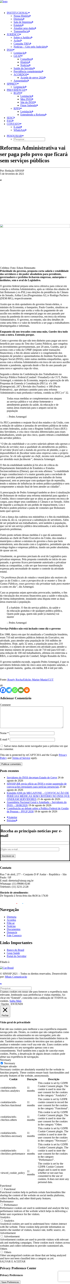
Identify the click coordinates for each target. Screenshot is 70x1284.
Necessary (9, 1063)
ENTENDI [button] (17, 1004)
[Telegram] (9, 690)
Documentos (13, 929)
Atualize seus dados (24, 28)
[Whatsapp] (15, 690)
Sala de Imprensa (23, 22)
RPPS (17, 108)
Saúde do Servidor (23, 68)
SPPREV (12, 83)
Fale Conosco (14, 935)
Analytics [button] (5, 1217)
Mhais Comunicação (16, 976)
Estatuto (18, 25)
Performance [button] (7, 1201)
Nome (4, 733)
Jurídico (13, 34)
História (24, 62)
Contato (13, 123)
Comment (5, 704)
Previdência (16, 89)
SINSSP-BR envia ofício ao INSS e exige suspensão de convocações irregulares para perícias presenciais (37, 785)
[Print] (27, 690)
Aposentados (21, 80)
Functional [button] (5, 1185)
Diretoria (18, 18)
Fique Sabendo (28, 105)
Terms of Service (21, 758)
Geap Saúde (13, 953)
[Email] (21, 690)
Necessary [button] (5, 1059)
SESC (10, 117)
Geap (17, 56)
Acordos (20, 74)
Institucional (17, 12)
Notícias (24, 65)
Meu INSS (26, 99)
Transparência (21, 31)
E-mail (17, 126)
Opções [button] (5, 1004)
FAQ (9, 120)
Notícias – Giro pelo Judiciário (30, 46)
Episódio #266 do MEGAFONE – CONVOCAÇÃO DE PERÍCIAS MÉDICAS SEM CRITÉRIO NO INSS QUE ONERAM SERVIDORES (38, 796)
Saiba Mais (15, 1000)
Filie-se (11, 923)
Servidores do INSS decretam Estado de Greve (32, 777)
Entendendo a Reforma (32, 114)
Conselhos (26, 59)
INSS (10, 49)
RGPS (17, 93)
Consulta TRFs (22, 43)
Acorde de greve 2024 (32, 77)
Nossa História (21, 15)
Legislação (19, 52)
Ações (17, 40)
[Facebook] (3, 690)
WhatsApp (19, 130)
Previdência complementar (28, 71)
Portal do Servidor (16, 956)
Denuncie (12, 932)
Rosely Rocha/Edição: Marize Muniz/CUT (30, 679)
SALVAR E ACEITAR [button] (12, 1261)
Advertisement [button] (8, 1233)
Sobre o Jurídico (22, 37)
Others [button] (3, 1248)
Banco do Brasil (15, 950)
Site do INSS (27, 102)
